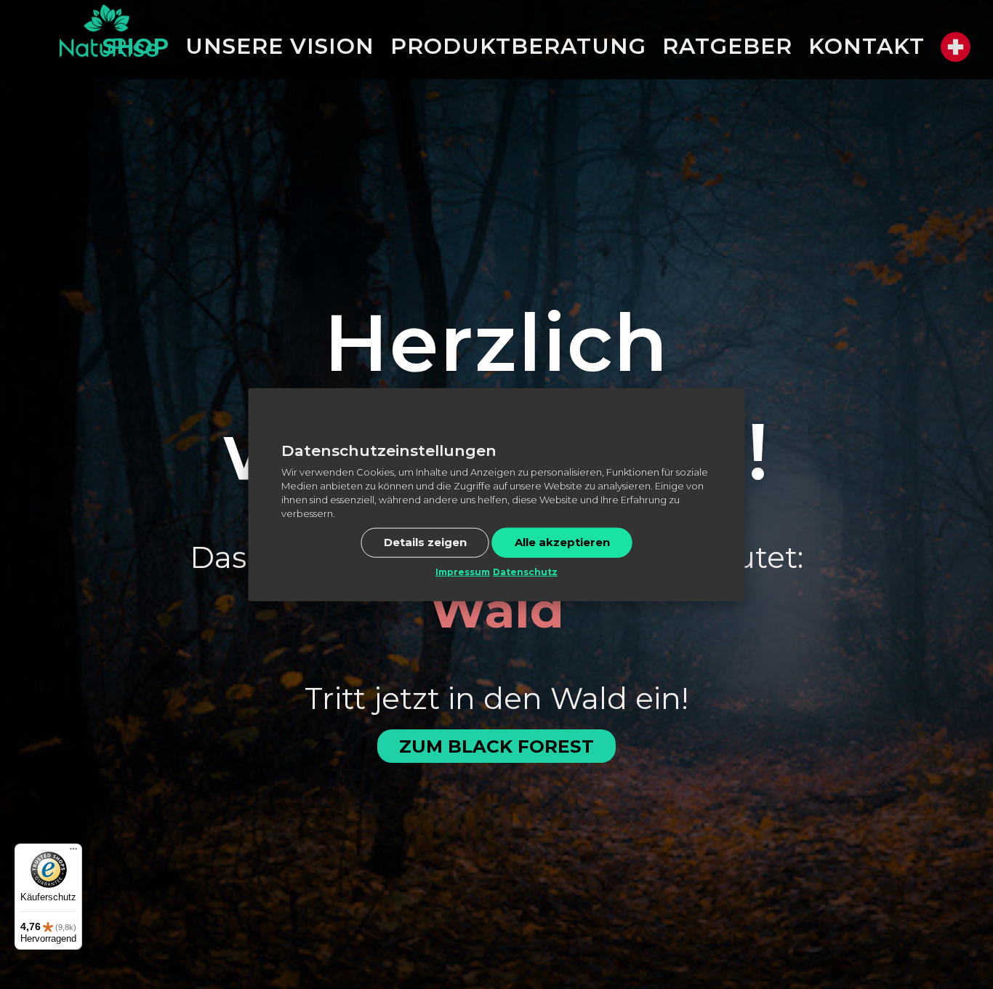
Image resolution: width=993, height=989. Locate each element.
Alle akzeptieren (562, 541)
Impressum (462, 571)
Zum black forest (496, 746)
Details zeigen (425, 541)
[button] (955, 47)
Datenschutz (525, 571)
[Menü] (73, 852)
